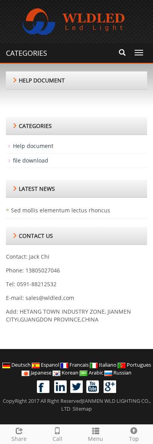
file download (30, 160)
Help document (33, 146)
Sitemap (82, 408)
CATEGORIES (26, 53)
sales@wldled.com (50, 297)
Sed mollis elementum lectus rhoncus (60, 210)
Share (19, 438)
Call (57, 438)
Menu (95, 438)
